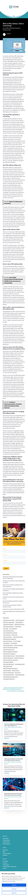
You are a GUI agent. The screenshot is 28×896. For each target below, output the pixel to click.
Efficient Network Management (9, 639)
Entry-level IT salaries (7, 641)
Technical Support (7, 853)
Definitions (5, 29)
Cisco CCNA (5, 628)
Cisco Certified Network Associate (10, 632)
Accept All (14, 885)
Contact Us (5, 850)
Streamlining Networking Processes (10, 676)
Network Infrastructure (19, 658)
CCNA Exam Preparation (14, 28)
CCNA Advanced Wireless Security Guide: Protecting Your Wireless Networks (13, 759)
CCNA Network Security (19, 624)
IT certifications (14, 643)
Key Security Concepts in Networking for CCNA (13, 609)
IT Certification (6, 643)
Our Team (5, 863)
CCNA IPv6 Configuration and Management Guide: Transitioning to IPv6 (13, 724)
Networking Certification (8, 662)
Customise (14, 889)
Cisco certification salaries (8, 630)
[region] (14, 883)
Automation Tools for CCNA (8, 620)
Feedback (5, 855)
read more (6, 738)
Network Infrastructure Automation (10, 660)
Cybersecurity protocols (17, 637)
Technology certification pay (8, 679)
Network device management (9, 653)
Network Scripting (7, 670)
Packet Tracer (17, 672)
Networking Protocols (7, 666)
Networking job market (19, 664)
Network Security (15, 670)
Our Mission (5, 861)
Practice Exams (6, 840)
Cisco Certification (13, 628)
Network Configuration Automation (10, 651)
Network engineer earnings (8, 655)
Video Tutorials (6, 842)
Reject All (14, 893)
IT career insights (16, 641)
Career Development (20, 620)
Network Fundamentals (8, 658)
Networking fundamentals (8, 664)
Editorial (6, 729)
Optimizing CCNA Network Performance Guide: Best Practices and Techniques (13, 794)
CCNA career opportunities (8, 622)
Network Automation (18, 645)
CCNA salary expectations (8, 626)
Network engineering (20, 655)
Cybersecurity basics (7, 637)
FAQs (9, 29)
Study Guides (6, 838)
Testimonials (6, 864)
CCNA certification (19, 622)
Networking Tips (6, 843)
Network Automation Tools (8, 649)
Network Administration (8, 645)
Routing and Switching (19, 674)
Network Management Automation (10, 668)
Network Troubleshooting (8, 672)
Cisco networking (6, 635)
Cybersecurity (14, 635)
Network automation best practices (10, 647)
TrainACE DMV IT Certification (9, 866)
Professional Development (8, 674)
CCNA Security (18, 626)
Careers (4, 868)
